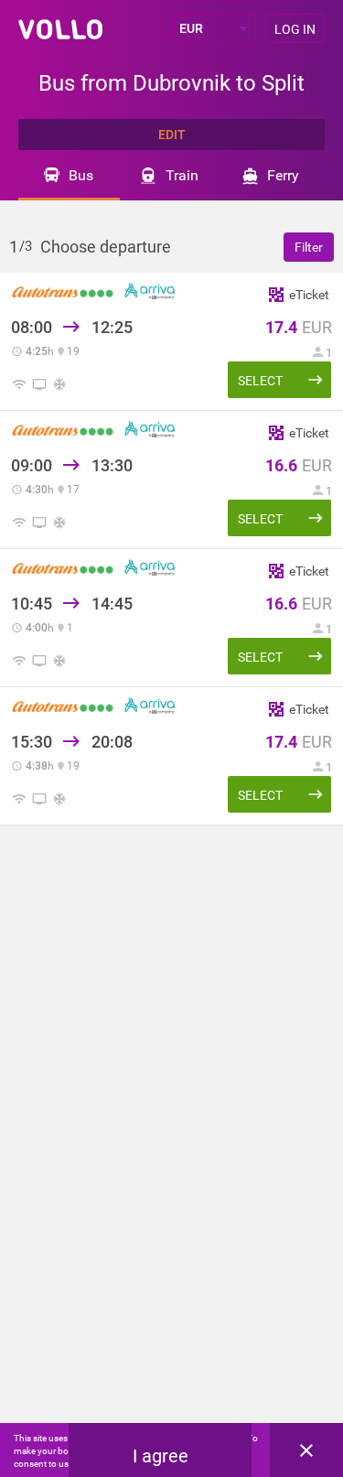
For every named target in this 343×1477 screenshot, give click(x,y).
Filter (309, 247)
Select (260, 380)
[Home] (60, 29)
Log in (295, 29)
